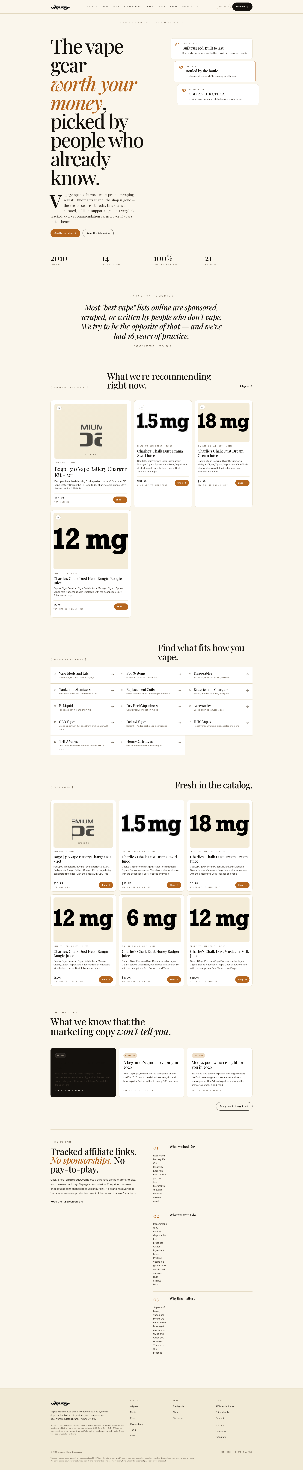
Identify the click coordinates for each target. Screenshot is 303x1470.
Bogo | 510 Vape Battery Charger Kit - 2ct (90, 472)
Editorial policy (223, 1412)
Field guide (178, 1406)
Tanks (149, 6)
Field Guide (190, 6)
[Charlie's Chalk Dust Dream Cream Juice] (220, 825)
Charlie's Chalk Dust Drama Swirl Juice (160, 453)
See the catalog (65, 233)
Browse (242, 6)
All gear (134, 1406)
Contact (220, 1418)
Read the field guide (98, 233)
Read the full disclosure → (66, 1201)
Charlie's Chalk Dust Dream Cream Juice (221, 453)
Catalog (92, 6)
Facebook (221, 1431)
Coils (161, 6)
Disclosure (178, 1418)
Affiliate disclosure (225, 1406)
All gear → (246, 386)
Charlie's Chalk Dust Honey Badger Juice (150, 953)
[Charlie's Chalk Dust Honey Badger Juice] (151, 919)
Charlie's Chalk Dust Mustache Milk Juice (219, 953)
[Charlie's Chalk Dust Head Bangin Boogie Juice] (83, 919)
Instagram (221, 1436)
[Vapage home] (60, 7)
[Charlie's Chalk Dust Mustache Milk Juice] (220, 919)
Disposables (132, 6)
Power (174, 6)
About (176, 1412)
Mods (106, 6)
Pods (116, 6)
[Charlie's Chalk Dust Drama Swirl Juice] (151, 825)
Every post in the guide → (234, 1106)
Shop (120, 499)
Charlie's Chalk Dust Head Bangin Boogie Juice (87, 580)
